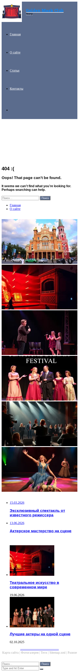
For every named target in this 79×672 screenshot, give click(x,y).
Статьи (14, 70)
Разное (72, 652)
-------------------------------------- (39, 649)
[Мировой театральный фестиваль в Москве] (39, 242)
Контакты (16, 88)
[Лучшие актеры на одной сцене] (43, 612)
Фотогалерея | (31, 652)
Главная (15, 34)
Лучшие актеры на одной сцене (40, 634)
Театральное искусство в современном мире (34, 584)
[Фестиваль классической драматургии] (39, 378)
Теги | (45, 652)
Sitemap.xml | (58, 652)
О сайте (15, 52)
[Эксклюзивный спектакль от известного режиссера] (39, 424)
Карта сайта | (11, 652)
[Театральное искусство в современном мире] (39, 287)
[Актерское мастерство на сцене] (39, 333)
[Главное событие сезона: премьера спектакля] (39, 470)
